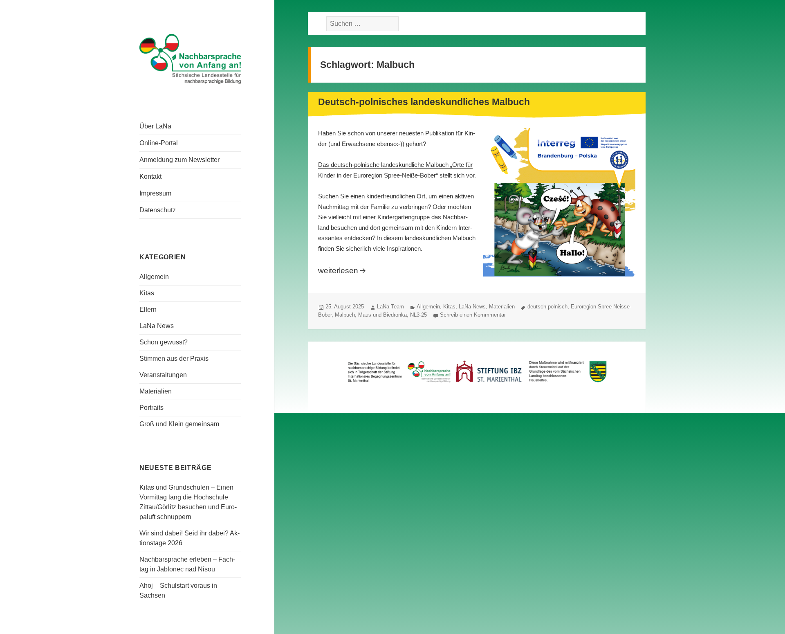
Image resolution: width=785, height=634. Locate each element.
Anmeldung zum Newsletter (179, 159)
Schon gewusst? (163, 342)
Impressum (155, 193)
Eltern (148, 309)
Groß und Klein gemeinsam (179, 423)
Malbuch (345, 315)
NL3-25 (418, 315)
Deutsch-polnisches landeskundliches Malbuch (424, 102)
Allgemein (154, 276)
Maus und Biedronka (382, 315)
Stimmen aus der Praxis (174, 358)
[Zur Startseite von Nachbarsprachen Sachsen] (190, 58)
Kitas (146, 293)
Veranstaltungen (163, 374)
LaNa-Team (390, 307)
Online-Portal (158, 142)
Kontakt (150, 176)
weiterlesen (343, 270)
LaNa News (156, 325)
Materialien (155, 391)
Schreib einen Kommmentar (473, 315)
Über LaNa (155, 126)
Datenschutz (157, 210)
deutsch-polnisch (547, 307)
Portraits (151, 407)
